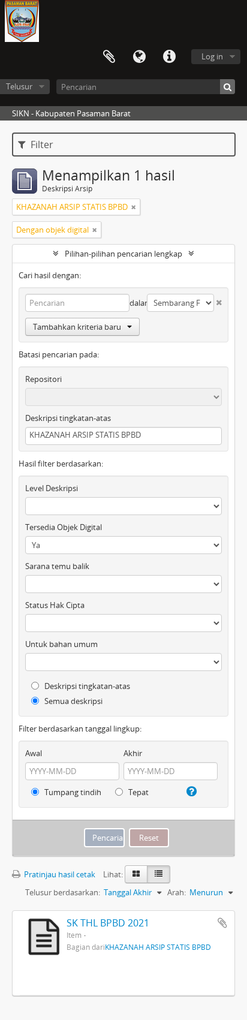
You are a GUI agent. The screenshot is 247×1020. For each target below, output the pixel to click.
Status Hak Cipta (55, 605)
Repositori (43, 379)
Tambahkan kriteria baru (77, 326)
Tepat (137, 792)
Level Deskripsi (51, 488)
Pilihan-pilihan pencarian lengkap (123, 253)
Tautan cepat (169, 57)
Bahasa (139, 57)
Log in (212, 56)
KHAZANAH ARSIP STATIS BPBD (158, 947)
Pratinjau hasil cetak (58, 874)
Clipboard (109, 57)
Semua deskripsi (73, 701)
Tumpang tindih (72, 792)
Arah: (176, 892)
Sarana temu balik (57, 566)
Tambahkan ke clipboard (222, 923)
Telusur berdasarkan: (62, 892)
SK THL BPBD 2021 (108, 922)
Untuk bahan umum (61, 644)
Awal (33, 753)
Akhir (132, 753)
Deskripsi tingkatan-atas (68, 418)
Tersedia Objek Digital (63, 527)
